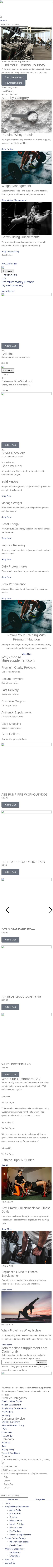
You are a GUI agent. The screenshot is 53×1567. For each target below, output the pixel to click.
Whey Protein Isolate (19, 1542)
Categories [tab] (40, 1499)
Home (7, 1503)
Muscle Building (16, 1524)
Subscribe (41, 1362)
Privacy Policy (7, 1449)
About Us (5, 1442)
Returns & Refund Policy (12, 1425)
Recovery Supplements (20, 1535)
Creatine (13, 1517)
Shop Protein (7, 149)
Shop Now (6, 496)
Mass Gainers (15, 1520)
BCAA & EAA (15, 1513)
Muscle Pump (15, 1527)
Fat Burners (14, 1552)
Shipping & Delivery (10, 1422)
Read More (6, 1229)
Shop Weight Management (13, 200)
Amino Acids (15, 1510)
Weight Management (11, 1405)
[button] (3, 20)
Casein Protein (16, 1545)
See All (4, 1165)
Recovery (5, 1415)
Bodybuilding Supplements (13, 1408)
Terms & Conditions (10, 1453)
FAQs (4, 1429)
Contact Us (6, 1432)
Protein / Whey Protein (11, 1401)
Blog (3, 1446)
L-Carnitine (14, 1556)
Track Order (7, 1436)
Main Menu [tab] (13, 1499)
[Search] (29, 24)
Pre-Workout (7, 1412)
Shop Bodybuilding (10, 251)
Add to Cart (8, 271)
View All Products (9, 264)
